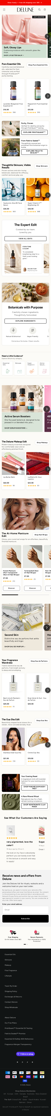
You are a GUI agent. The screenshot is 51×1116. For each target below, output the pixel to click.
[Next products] (48, 96)
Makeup (8, 965)
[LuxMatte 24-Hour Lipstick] (37, 463)
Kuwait (43, 1100)
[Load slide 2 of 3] (44, 387)
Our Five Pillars (11, 1023)
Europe (10, 1094)
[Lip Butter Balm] (13, 463)
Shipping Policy (11, 991)
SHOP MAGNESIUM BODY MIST (34, 788)
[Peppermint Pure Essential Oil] (37, 90)
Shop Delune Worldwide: (25, 1091)
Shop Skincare (42, 166)
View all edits (25, 239)
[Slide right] (46, 409)
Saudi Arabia (34, 1100)
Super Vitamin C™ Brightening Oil (35, 204)
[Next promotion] (47, 36)
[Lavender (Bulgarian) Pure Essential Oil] (13, 90)
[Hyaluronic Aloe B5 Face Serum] (13, 189)
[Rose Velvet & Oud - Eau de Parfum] (37, 684)
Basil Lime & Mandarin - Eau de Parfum (12, 699)
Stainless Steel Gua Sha (12, 753)
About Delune (10, 1018)
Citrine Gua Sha (34, 753)
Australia (30, 1094)
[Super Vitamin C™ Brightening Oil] (37, 189)
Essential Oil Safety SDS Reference (19, 1039)
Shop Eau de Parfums (39, 661)
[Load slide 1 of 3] (43, 387)
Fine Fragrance (11, 970)
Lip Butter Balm (9, 477)
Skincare (8, 960)
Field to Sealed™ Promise (15, 1034)
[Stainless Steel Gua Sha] (13, 739)
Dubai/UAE (16, 1100)
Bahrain (22, 1102)
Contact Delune (11, 1002)
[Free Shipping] (25, 944)
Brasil (25, 1097)
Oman (29, 1102)
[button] (4, 9)
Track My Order (11, 986)
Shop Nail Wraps (41, 535)
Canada (23, 1094)
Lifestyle (8, 976)
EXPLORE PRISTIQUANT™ (34, 132)
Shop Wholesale (11, 1007)
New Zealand (41, 1094)
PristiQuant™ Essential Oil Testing (18, 1028)
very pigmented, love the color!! (20, 844)
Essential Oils (10, 954)
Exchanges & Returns (13, 997)
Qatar (25, 1100)
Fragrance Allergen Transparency (18, 1044)
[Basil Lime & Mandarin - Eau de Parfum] (13, 684)
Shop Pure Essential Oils (37, 65)
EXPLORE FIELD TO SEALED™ (34, 152)
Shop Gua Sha (41, 720)
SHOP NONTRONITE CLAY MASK (34, 806)
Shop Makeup (42, 442)
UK (5, 1094)
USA (16, 1094)
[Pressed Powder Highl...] (11, 831)
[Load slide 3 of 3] (46, 387)
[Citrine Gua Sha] (37, 739)
